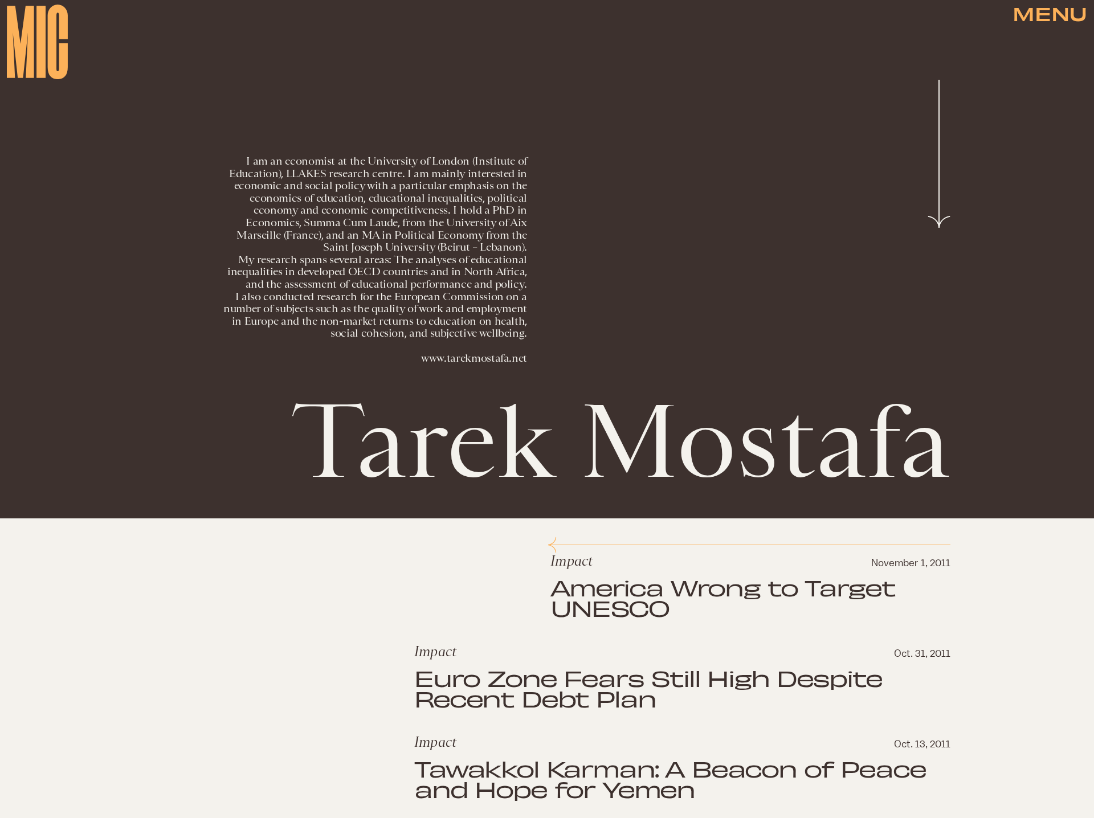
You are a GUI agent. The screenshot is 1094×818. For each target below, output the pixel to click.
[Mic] (37, 42)
